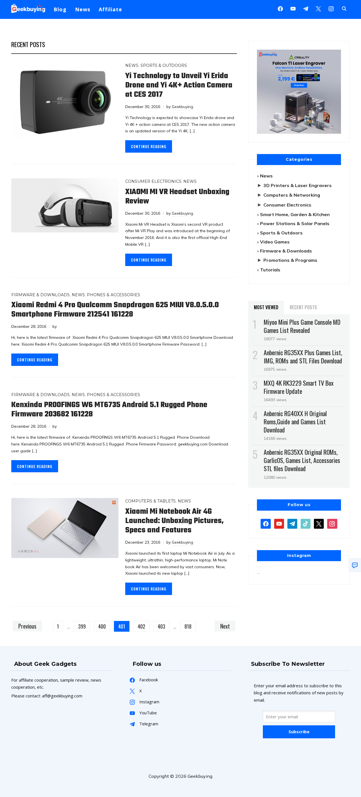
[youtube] (293, 8)
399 (82, 626)
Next (225, 626)
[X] (318, 8)
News (82, 9)
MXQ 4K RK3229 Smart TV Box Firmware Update (299, 387)
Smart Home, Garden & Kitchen (295, 214)
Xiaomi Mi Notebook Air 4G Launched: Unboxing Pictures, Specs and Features (174, 521)
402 (141, 626)
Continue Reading (148, 146)
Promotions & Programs (290, 260)
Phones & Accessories (113, 294)
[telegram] (292, 523)
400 (102, 626)
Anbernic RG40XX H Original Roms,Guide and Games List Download (295, 421)
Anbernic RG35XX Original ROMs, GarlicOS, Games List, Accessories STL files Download (302, 460)
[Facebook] (280, 8)
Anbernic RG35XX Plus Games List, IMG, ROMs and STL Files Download (303, 356)
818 (187, 626)
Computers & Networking (291, 195)
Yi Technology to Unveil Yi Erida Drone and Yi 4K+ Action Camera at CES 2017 (178, 85)
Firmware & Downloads (40, 294)
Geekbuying (182, 106)
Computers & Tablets (150, 501)
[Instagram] (306, 8)
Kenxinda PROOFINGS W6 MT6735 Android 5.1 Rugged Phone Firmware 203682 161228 (109, 409)
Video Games (275, 242)
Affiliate (110, 9)
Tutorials (270, 270)
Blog (60, 9)
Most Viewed (266, 307)
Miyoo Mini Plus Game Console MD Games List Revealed (302, 326)
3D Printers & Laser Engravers (297, 185)
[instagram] (331, 8)
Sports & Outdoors (163, 65)
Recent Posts (303, 307)
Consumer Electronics (153, 181)
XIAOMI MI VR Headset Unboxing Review (177, 196)
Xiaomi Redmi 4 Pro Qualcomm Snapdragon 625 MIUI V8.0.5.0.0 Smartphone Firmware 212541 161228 (115, 309)
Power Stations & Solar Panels (294, 223)
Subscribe (299, 731)
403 (161, 626)
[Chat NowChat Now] (355, 565)
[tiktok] (306, 523)
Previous (27, 626)
